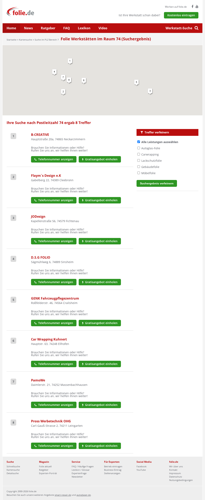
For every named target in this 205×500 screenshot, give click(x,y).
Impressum (175, 473)
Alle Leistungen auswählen (159, 142)
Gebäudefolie (150, 167)
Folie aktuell (45, 466)
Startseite (11, 39)
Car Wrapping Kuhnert (49, 339)
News (28, 28)
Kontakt (173, 469)
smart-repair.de (63, 494)
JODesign (38, 216)
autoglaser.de (83, 494)
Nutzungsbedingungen (181, 480)
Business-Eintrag (112, 469)
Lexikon (84, 28)
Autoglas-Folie (150, 148)
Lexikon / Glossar (81, 469)
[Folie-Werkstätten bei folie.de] (31, 11)
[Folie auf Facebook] (192, 6)
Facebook (142, 466)
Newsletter (77, 476)
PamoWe (38, 380)
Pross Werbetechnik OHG (51, 421)
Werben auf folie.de (176, 6)
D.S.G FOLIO (40, 257)
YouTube (141, 469)
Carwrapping (150, 154)
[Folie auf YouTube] (197, 6)
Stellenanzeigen (112, 473)
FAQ (66, 28)
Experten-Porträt (48, 473)
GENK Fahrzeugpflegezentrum (55, 298)
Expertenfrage (79, 473)
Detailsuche (13, 473)
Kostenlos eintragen (181, 15)
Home (11, 28)
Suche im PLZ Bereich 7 (47, 39)
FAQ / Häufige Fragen (83, 466)
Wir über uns (176, 466)
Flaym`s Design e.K (46, 175)
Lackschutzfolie (151, 161)
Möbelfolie (148, 173)
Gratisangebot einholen (101, 159)
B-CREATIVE (40, 134)
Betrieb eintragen (113, 466)
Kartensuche (25, 39)
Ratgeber (48, 28)
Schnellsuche (13, 466)
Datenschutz (175, 476)
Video (102, 28)
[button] (70, 62)
